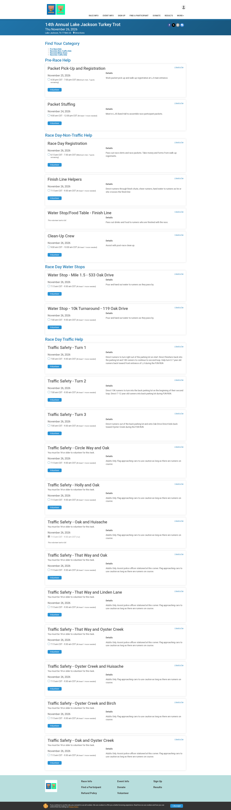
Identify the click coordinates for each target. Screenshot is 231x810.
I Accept (177, 806)
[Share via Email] (178, 25)
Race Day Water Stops (58, 53)
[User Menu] (183, 7)
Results (169, 15)
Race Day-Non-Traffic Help (60, 51)
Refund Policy (89, 793)
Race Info (94, 15)
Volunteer (54, 90)
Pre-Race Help (55, 49)
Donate (156, 15)
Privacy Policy (73, 807)
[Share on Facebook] (169, 25)
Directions (80, 33)
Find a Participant (139, 15)
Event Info (108, 15)
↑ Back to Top (178, 67)
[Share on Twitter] (173, 25)
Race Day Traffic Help (58, 55)
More (180, 15)
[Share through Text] (182, 25)
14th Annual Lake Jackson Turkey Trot (82, 24)
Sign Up (121, 15)
